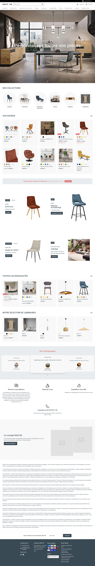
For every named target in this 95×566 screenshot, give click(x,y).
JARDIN (77, 8)
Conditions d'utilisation (66, 554)
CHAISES (5, 8)
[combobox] (29, 4)
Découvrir (54, 256)
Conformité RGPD (65, 559)
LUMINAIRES (52, 8)
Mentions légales (65, 561)
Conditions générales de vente (66, 546)
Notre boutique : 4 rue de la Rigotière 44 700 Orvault (40, 546)
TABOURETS (13, 8)
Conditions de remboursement (64, 551)
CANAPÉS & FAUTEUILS (25, 8)
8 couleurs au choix (57, 213)
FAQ (35, 551)
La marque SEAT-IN (38, 549)
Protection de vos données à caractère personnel (67, 557)
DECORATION (68, 8)
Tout (91, 115)
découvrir (8, 255)
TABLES (37, 8)
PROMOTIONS (85, 8)
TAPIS (60, 8)
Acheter (8, 212)
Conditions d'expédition (66, 549)
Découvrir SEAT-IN (11, 443)
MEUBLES (44, 8)
